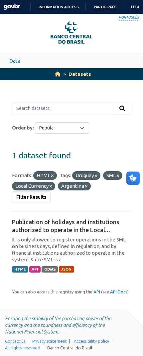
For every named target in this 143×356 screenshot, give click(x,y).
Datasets (80, 74)
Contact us (15, 341)
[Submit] (122, 109)
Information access (59, 7)
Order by (22, 127)
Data (14, 61)
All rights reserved (22, 347)
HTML (20, 269)
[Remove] (52, 176)
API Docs (118, 291)
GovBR (12, 7)
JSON (66, 269)
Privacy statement (49, 341)
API (35, 269)
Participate (105, 7)
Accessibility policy (91, 341)
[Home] (58, 74)
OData (50, 269)
